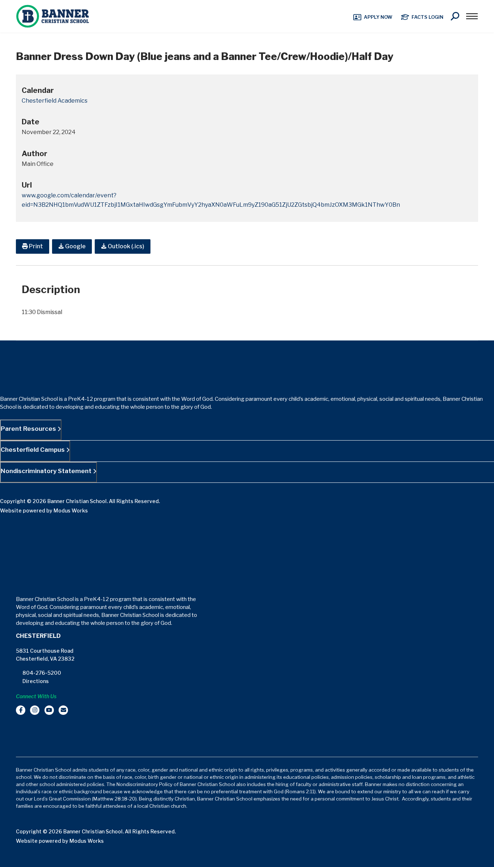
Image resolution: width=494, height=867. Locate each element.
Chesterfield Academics (55, 100)
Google (75, 246)
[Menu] (472, 16)
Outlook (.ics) (125, 246)
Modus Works (71, 510)
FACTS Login (427, 17)
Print (35, 246)
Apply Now (378, 17)
